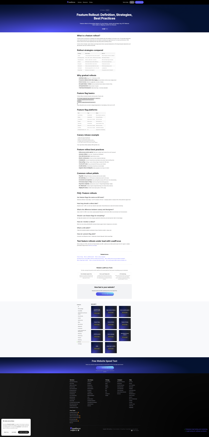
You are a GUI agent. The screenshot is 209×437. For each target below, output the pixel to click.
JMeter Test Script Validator (74, 415)
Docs (106, 388)
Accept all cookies (23, 432)
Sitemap (106, 395)
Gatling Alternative (120, 386)
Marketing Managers (90, 395)
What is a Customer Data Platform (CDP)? (97, 260)
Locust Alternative (120, 388)
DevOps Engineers (90, 388)
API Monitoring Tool (73, 390)
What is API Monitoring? (133, 398)
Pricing (90, 2)
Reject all (6, 432)
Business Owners (90, 398)
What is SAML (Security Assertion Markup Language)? (115, 258)
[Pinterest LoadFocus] (78, 430)
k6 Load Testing (72, 386)
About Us (130, 397)
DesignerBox (131, 407)
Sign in (106, 383)
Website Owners (90, 393)
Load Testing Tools (132, 390)
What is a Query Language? (100, 256)
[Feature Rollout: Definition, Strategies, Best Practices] (102, 29)
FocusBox (130, 402)
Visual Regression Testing (74, 407)
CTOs (88, 397)
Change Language (136, 430)
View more (71, 422)
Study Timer (131, 405)
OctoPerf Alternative (120, 385)
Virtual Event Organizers (91, 400)
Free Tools (131, 381)
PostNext (130, 400)
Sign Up (106, 385)
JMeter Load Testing (73, 385)
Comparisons (107, 393)
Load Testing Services (73, 388)
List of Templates (132, 385)
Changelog (131, 388)
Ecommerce (89, 390)
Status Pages (72, 400)
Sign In (131, 2)
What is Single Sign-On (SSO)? (82, 260)
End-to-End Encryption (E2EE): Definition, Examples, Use (116, 260)
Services (80, 2)
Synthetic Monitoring (73, 405)
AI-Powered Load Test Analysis (75, 402)
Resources (85, 2)
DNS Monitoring (72, 397)
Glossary (103, 10)
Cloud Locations (131, 395)
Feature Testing (80, 256)
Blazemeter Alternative (121, 381)
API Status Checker (73, 419)
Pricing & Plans (107, 381)
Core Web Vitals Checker (74, 420)
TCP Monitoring (72, 398)
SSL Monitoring (72, 393)
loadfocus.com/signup (92, 245)
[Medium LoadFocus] (74, 430)
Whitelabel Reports (132, 393)
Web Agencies (89, 385)
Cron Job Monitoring (73, 395)
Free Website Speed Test (74, 412)
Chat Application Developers (92, 402)
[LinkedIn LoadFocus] (73, 430)
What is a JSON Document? (89, 256)
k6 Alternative (119, 383)
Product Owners (90, 386)
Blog (106, 390)
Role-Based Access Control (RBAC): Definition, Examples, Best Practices (90, 258)
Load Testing (72, 383)
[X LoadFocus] (71, 430)
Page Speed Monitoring (73, 381)
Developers (89, 383)
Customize (14, 432)
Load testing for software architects (196, 431)
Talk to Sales (125, 2)
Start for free (138, 2)
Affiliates (106, 386)
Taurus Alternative (120, 390)
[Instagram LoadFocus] (76, 430)
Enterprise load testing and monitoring (196, 429)
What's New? (131, 386)
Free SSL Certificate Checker (74, 417)
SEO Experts (89, 381)
